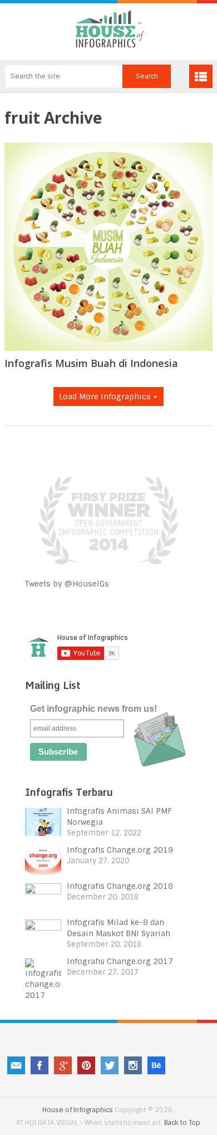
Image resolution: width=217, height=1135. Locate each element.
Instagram (133, 1065)
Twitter (110, 1065)
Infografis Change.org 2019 (120, 850)
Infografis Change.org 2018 (120, 886)
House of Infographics (77, 1109)
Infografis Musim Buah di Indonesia (91, 363)
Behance (156, 1065)
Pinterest (86, 1065)
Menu (201, 76)
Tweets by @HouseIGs (67, 584)
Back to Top (182, 1122)
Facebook (39, 1065)
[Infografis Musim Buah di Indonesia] (108, 247)
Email (16, 1065)
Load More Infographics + (108, 397)
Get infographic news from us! (93, 708)
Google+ (63, 1065)
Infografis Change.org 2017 (120, 961)
